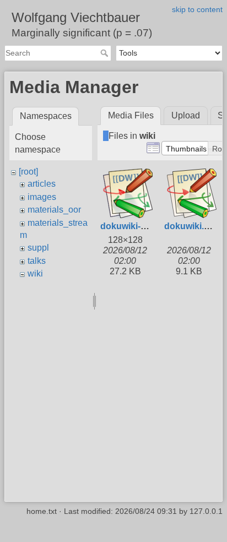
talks (37, 260)
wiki (35, 273)
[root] (28, 171)
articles (42, 183)
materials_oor (54, 209)
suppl (38, 247)
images (42, 197)
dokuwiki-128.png (137, 226)
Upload (185, 115)
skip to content (197, 9)
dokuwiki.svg (191, 226)
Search (105, 53)
